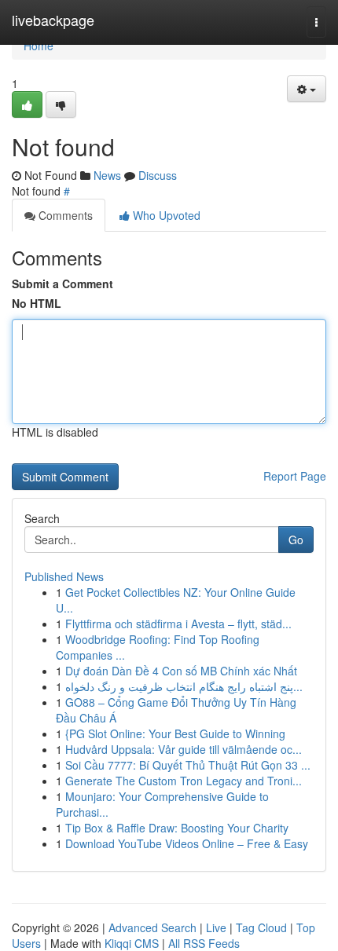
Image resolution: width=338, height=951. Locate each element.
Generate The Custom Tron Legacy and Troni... (183, 780)
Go (295, 539)
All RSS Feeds (204, 943)
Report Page (294, 476)
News (107, 175)
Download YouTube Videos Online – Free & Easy (186, 843)
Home (38, 45)
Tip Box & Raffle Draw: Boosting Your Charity (176, 828)
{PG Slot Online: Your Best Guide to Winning (175, 733)
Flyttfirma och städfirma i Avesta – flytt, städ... (178, 623)
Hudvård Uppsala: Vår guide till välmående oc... (183, 749)
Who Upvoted (165, 215)
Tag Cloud (261, 927)
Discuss (157, 175)
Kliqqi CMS (132, 943)
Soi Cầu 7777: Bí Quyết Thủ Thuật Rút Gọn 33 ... (187, 765)
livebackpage (53, 19)
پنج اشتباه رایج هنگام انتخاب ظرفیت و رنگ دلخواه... (184, 686)
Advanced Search (152, 927)
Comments (64, 215)
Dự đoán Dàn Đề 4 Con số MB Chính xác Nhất (181, 671)
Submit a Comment (62, 283)
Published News (64, 576)
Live (216, 927)
